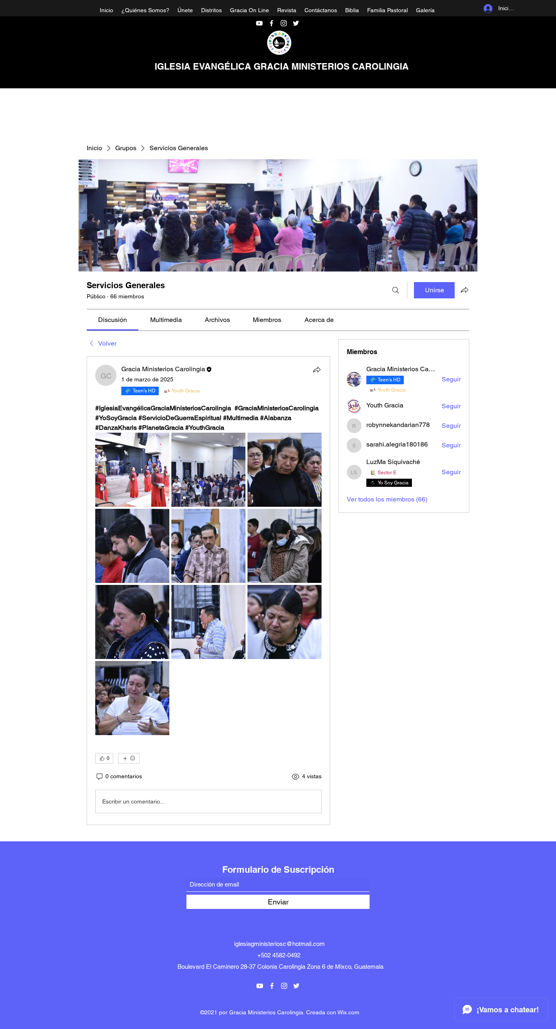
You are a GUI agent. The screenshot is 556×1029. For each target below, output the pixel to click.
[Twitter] (296, 23)
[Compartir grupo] (464, 290)
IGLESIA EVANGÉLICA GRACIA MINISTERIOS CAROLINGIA (282, 66)
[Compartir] (317, 369)
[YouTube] (259, 23)
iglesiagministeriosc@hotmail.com (279, 943)
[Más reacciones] (129, 758)
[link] (112, 320)
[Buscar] (396, 290)
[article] (208, 590)
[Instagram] (284, 23)
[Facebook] (271, 23)
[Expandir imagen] (132, 470)
